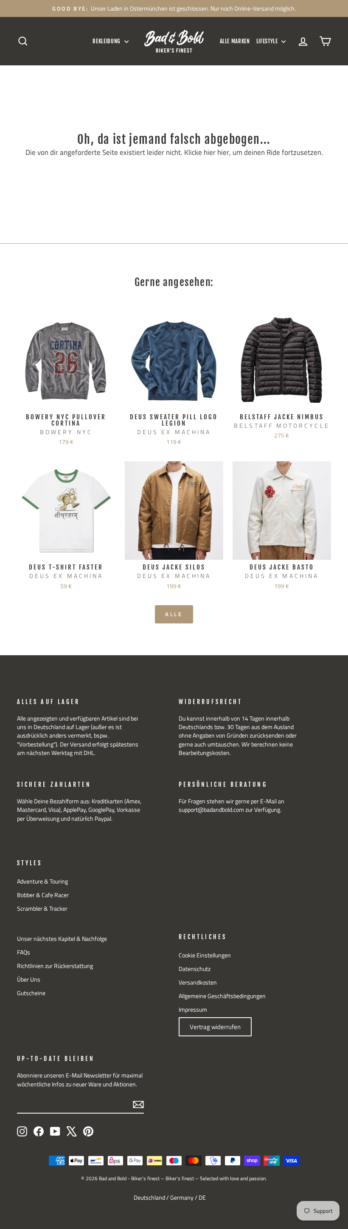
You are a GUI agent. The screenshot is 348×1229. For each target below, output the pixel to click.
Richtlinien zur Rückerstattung (55, 966)
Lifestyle (268, 41)
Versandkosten (198, 982)
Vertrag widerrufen (215, 1027)
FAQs (23, 952)
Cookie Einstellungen (205, 955)
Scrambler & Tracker (42, 908)
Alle (174, 614)
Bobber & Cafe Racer (43, 895)
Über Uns (28, 979)
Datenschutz (194, 969)
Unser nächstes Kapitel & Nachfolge (62, 938)
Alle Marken (235, 41)
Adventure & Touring (42, 881)
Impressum (193, 1009)
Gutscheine (31, 993)
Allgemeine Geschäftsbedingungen (222, 996)
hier (223, 153)
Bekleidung (107, 41)
